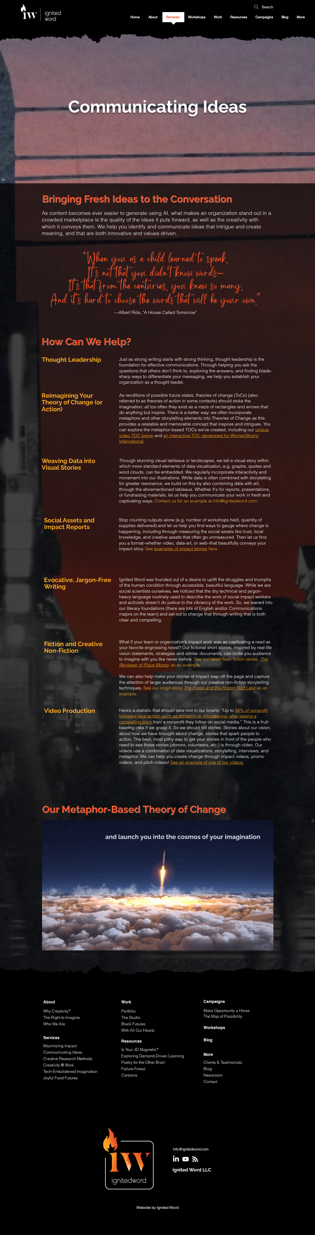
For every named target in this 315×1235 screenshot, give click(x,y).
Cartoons (129, 1075)
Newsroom (213, 1075)
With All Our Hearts (138, 1030)
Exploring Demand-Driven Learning (152, 1055)
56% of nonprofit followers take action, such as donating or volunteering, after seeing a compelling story (193, 716)
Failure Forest (133, 1068)
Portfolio (128, 1011)
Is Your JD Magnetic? (139, 1049)
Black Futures (133, 1023)
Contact (210, 1081)
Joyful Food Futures (60, 1077)
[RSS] (195, 1159)
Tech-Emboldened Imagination (70, 1071)
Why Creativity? (56, 1011)
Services (51, 1037)
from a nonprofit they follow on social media (196, 722)
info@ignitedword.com (235, 501)
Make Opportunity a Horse (227, 1010)
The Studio (130, 1017)
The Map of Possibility (223, 1016)
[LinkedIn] (176, 1159)
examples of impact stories (180, 548)
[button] (265, 18)
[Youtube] (185, 1159)
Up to (229, 710)
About (49, 1002)
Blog (208, 1040)
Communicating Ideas (62, 1052)
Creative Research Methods (67, 1058)
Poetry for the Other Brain (143, 1062)
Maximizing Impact (60, 1045)
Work (126, 1002)
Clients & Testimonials (223, 1062)
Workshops (214, 1027)
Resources (131, 1041)
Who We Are (54, 1023)
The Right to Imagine (61, 1017)
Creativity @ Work (58, 1065)
